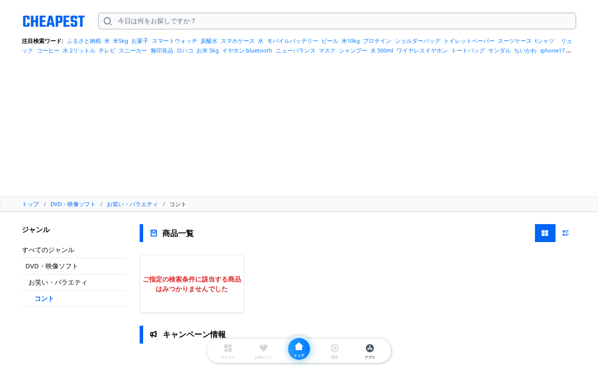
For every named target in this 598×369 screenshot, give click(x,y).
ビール (329, 41)
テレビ (107, 50)
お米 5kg (208, 50)
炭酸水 (209, 41)
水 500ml (381, 50)
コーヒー (48, 50)
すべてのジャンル (48, 249)
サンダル (499, 50)
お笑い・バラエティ (58, 282)
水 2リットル (79, 50)
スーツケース (515, 41)
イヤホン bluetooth (247, 50)
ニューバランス (296, 50)
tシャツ (544, 41)
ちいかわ (525, 50)
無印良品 (162, 50)
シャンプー (353, 50)
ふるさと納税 (84, 41)
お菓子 (139, 41)
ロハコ (184, 50)
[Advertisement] (299, 128)
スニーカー (133, 50)
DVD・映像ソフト (51, 265)
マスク (327, 50)
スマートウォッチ (174, 41)
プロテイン (377, 41)
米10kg (350, 41)
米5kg (120, 41)
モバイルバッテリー (292, 41)
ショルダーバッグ (417, 41)
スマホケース (238, 41)
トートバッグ (468, 50)
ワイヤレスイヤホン (422, 50)
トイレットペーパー (469, 41)
